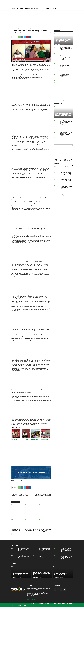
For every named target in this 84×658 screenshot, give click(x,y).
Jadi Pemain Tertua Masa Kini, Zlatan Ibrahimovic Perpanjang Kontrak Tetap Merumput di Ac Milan (43, 495)
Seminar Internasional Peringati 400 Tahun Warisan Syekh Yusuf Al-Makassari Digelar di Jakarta (17, 529)
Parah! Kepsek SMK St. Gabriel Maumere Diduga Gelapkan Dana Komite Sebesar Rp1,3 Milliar (65, 64)
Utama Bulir (27, 8)
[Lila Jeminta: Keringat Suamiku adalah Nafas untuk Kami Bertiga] (14, 550)
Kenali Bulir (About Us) (39, 603)
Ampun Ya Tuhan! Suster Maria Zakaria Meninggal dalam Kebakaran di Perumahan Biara (66, 48)
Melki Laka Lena (25, 480)
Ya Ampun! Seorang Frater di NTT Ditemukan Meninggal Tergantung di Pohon (66, 69)
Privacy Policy (65, 603)
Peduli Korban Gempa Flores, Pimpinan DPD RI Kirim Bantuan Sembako (44, 514)
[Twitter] (25, 37)
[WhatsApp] (19, 37)
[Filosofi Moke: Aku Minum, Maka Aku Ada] (35, 557)
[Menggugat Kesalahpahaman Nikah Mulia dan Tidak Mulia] (35, 550)
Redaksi (47, 603)
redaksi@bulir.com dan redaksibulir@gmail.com (34, 598)
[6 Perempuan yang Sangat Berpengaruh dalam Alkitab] (56, 75)
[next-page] (14, 534)
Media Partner (53, 603)
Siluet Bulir (54, 8)
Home (13, 8)
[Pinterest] (27, 37)
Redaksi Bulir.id (15, 32)
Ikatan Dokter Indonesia (18, 480)
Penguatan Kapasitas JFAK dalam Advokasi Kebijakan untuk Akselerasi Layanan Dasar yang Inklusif (31, 529)
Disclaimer (59, 603)
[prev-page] (12, 534)
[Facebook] (22, 37)
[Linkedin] (30, 37)
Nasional (16, 28)
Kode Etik (71, 603)
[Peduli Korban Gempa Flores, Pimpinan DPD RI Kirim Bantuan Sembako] (45, 508)
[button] (71, 8)
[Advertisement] (52, 4)
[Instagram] (58, 589)
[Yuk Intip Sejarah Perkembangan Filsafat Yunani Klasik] (14, 557)
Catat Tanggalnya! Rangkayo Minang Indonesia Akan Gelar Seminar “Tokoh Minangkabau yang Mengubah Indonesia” (41, 574)
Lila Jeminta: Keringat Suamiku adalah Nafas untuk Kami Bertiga (24, 549)
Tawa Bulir (48, 8)
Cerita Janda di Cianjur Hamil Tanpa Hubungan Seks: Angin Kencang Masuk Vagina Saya (66, 58)
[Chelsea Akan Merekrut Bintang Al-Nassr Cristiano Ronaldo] (56, 54)
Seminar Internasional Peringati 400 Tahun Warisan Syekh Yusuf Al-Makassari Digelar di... (66, 186)
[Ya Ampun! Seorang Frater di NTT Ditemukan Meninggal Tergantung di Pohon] (56, 70)
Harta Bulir (34, 8)
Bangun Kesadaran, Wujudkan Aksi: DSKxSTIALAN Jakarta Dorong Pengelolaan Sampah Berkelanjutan (17, 514)
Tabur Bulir (19, 8)
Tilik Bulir (41, 8)
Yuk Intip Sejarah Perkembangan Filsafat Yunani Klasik (23, 556)
